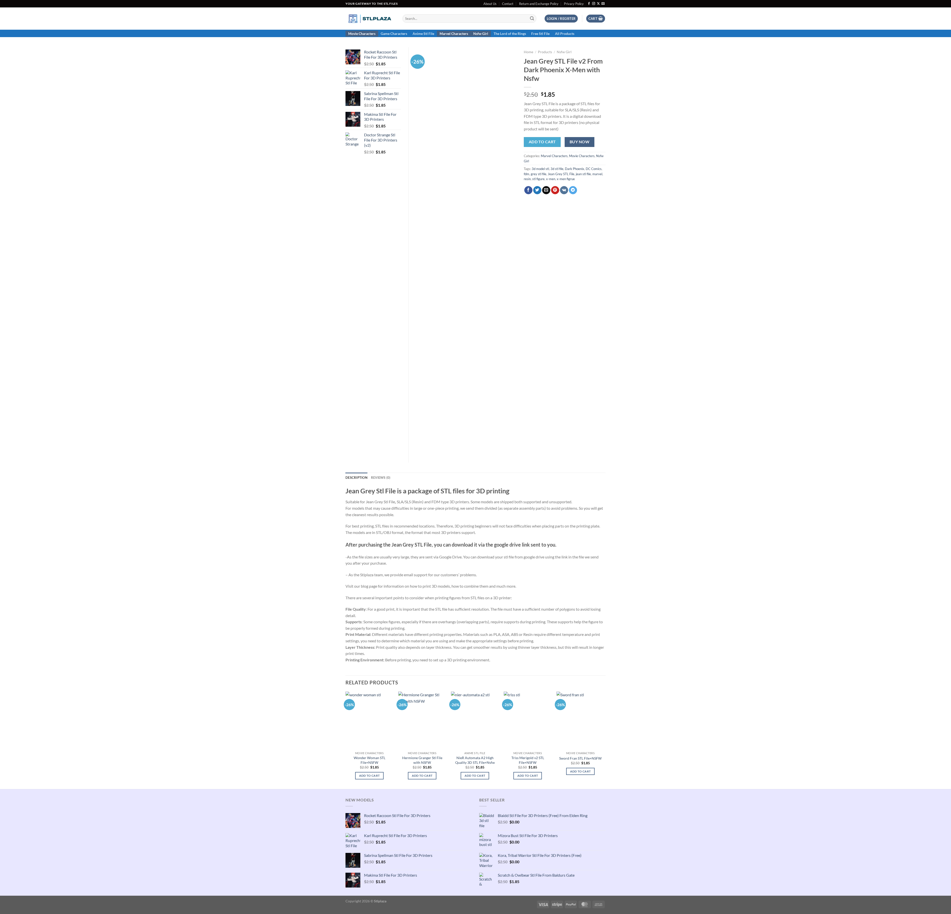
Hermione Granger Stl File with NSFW (422, 760)
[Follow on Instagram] (593, 3)
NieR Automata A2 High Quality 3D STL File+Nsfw (475, 760)
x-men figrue (566, 179)
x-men (550, 179)
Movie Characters (361, 33)
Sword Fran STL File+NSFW (580, 758)
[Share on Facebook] (528, 190)
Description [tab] (356, 478)
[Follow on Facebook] (588, 3)
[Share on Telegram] (573, 190)
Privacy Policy (574, 4)
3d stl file (557, 169)
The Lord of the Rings (510, 33)
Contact (507, 4)
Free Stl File (540, 33)
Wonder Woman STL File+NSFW (369, 760)
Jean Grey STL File (561, 174)
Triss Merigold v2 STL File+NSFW (527, 760)
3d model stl (540, 169)
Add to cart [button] (369, 775)
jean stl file (583, 174)
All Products (564, 33)
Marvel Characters (454, 33)
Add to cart (542, 142)
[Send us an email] (603, 3)
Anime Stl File (423, 33)
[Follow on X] (598, 3)
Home (528, 52)
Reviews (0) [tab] (381, 478)
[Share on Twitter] (537, 190)
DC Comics (594, 169)
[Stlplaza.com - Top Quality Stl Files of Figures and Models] (370, 18)
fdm (526, 174)
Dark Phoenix (574, 169)
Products (545, 52)
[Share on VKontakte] (564, 190)
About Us (490, 4)
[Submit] (532, 18)
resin (527, 179)
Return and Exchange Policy (538, 4)
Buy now (579, 142)
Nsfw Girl (480, 33)
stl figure (538, 179)
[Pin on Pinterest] (555, 190)
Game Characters (394, 33)
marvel (597, 174)
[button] (561, 19)
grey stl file (538, 174)
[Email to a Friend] (546, 190)
